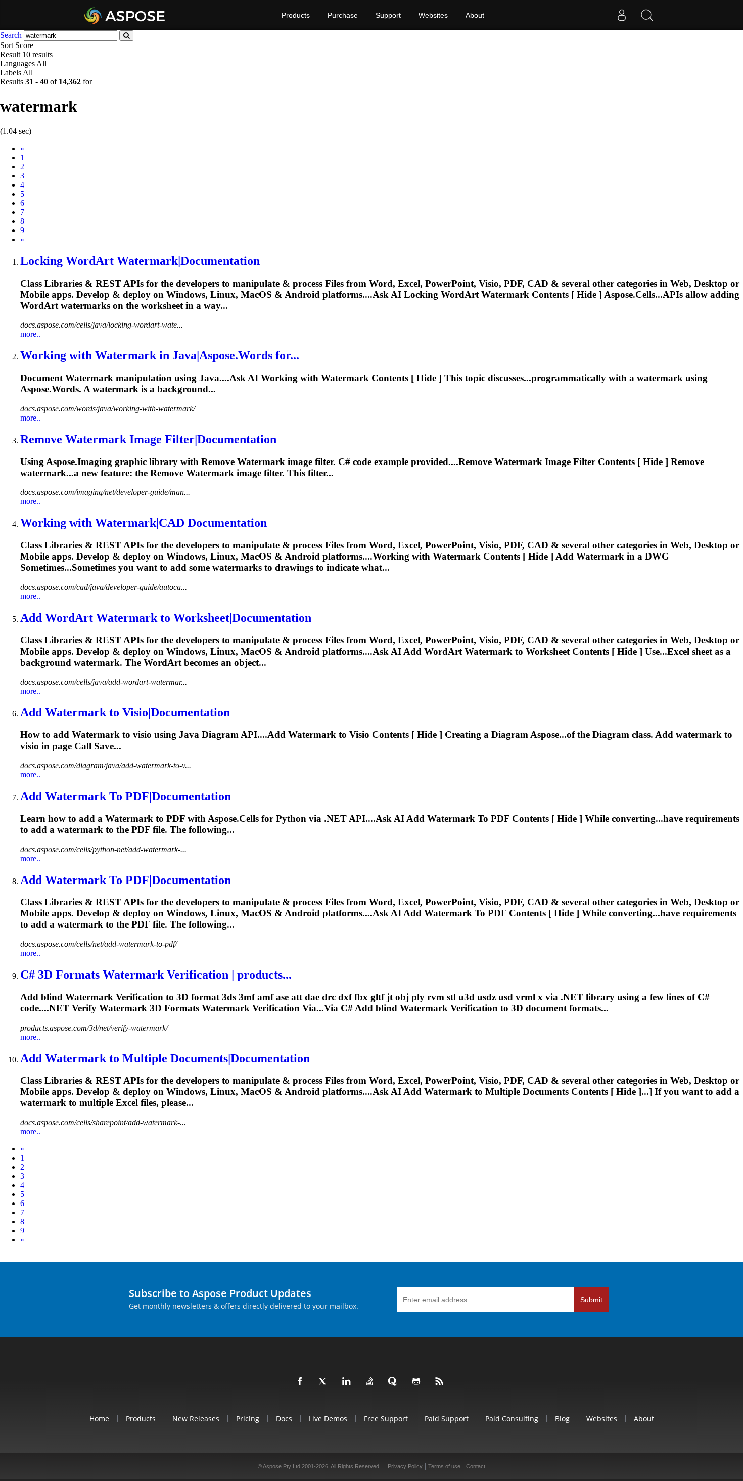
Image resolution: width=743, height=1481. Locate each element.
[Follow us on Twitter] (325, 1382)
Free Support (386, 1418)
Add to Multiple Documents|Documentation (165, 1058)
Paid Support (447, 1418)
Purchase (343, 15)
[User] (621, 15)
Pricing (247, 1418)
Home (99, 1418)
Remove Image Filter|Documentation (148, 439)
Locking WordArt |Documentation (140, 260)
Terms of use (444, 1466)
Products (296, 15)
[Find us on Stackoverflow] (371, 1382)
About (475, 15)
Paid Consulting (511, 1418)
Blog (562, 1418)
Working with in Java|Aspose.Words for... (159, 355)
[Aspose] (125, 15)
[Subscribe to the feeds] (441, 1382)
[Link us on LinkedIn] (348, 1382)
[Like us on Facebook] (301, 1382)
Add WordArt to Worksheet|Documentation (165, 617)
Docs (284, 1418)
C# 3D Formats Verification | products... (156, 974)
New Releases (195, 1418)
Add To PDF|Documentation (125, 796)
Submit (591, 1299)
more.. (30, 334)
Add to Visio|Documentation (125, 712)
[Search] (647, 15)
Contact (475, 1466)
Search (11, 35)
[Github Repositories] (418, 1382)
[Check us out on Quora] (394, 1382)
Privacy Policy (405, 1466)
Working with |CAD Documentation (143, 522)
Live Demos (328, 1418)
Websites (433, 15)
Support (388, 15)
